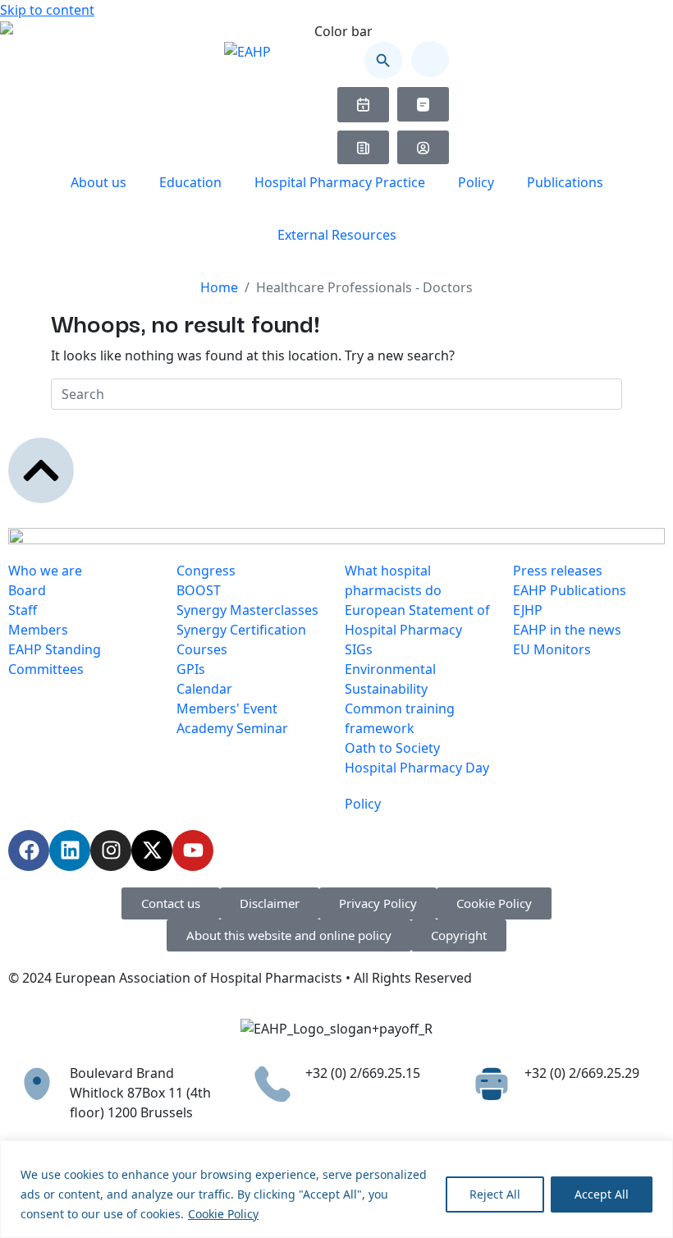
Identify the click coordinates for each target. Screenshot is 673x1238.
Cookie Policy (223, 1214)
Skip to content (47, 10)
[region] (336, 1189)
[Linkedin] (69, 850)
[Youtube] (192, 850)
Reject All (494, 1194)
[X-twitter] (151, 850)
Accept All (602, 1194)
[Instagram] (110, 850)
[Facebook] (28, 850)
